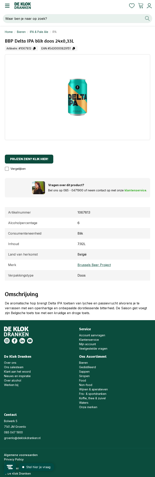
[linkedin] (22, 341)
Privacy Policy (14, 459)
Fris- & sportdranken (92, 393)
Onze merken (88, 407)
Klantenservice (89, 339)
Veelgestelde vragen (93, 348)
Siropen (84, 376)
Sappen (84, 371)
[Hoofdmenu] (7, 5)
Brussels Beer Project (94, 265)
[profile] (148, 6)
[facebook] (14, 341)
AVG (7, 463)
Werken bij (11, 385)
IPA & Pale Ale (39, 32)
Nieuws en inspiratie (17, 376)
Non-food (85, 385)
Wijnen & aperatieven (93, 389)
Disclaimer (11, 468)
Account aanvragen (92, 335)
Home (9, 32)
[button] (17, 169)
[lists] (131, 5)
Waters (83, 402)
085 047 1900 (13, 432)
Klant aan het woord (17, 371)
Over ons (10, 362)
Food (82, 380)
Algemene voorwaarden (21, 455)
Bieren (21, 32)
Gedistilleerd (87, 367)
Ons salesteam (13, 367)
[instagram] (7, 341)
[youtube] (30, 341)
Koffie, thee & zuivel (92, 398)
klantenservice (135, 190)
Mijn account (87, 344)
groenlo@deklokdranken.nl (22, 438)
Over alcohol (12, 380)
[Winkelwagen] (140, 5)
